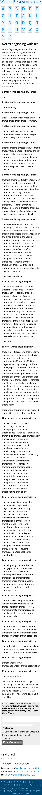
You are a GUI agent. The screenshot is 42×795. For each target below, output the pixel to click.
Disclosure (12, 788)
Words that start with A (27, 768)
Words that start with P (29, 771)
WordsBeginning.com (31, 790)
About (3, 788)
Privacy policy (25, 788)
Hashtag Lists (8, 758)
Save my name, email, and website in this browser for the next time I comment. (20, 735)
